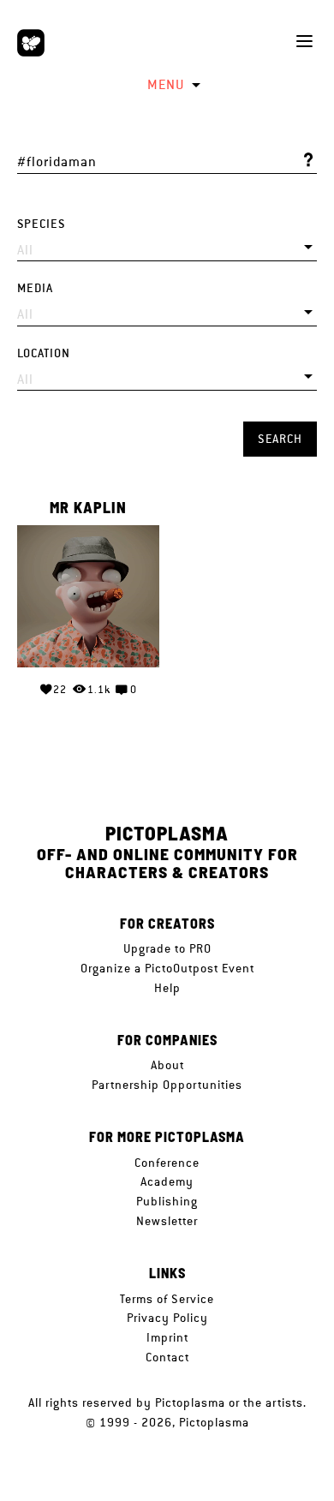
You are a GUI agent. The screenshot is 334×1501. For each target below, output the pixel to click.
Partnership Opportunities (167, 1084)
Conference (167, 1162)
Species (41, 224)
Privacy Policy (167, 1317)
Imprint (167, 1337)
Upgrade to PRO (167, 948)
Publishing (167, 1201)
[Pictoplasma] (31, 43)
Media (35, 288)
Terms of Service (167, 1299)
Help (167, 988)
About (167, 1065)
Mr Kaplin (88, 508)
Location (43, 353)
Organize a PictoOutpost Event (167, 968)
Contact (167, 1357)
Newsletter (167, 1221)
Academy (167, 1181)
